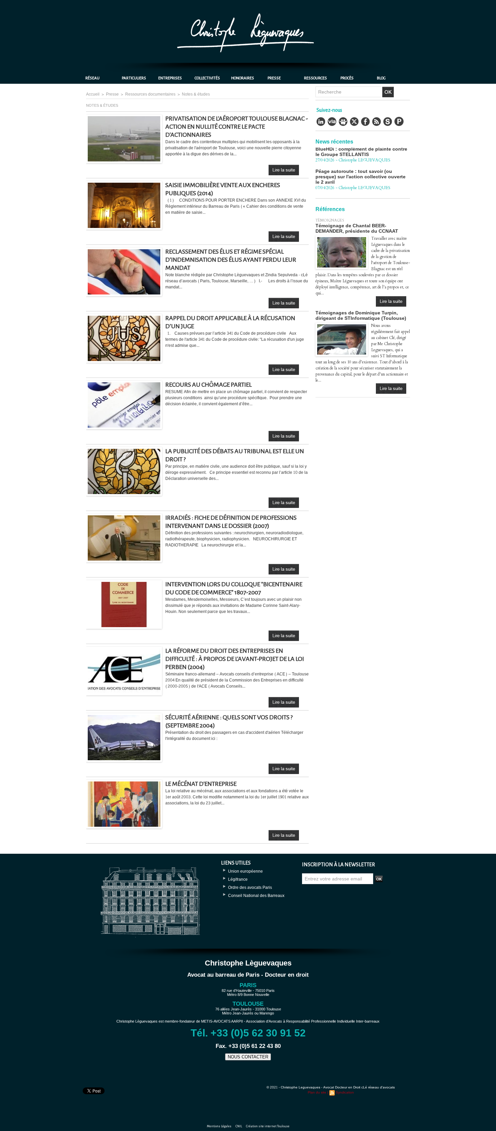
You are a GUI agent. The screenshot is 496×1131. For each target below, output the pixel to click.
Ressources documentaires (150, 94)
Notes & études (196, 94)
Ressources (315, 78)
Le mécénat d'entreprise (201, 783)
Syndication (345, 1092)
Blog (381, 78)
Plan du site (317, 1092)
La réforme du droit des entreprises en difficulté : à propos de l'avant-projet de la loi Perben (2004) (234, 658)
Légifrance (238, 879)
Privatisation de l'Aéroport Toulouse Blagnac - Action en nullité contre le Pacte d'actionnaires (236, 126)
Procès (347, 78)
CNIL (239, 1126)
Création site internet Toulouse (268, 1126)
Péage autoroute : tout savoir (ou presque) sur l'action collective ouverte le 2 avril (360, 161)
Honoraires (242, 78)
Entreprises (170, 78)
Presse (274, 78)
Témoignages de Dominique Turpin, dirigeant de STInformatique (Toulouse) (360, 315)
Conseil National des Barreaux (256, 895)
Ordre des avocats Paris (250, 887)
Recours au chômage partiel (208, 384)
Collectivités (207, 78)
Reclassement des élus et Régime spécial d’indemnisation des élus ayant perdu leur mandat (230, 259)
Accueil (93, 94)
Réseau (92, 78)
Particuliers (134, 78)
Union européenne (245, 871)
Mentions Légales (219, 1126)
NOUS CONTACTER (248, 1056)
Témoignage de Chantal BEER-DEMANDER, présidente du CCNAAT (356, 228)
